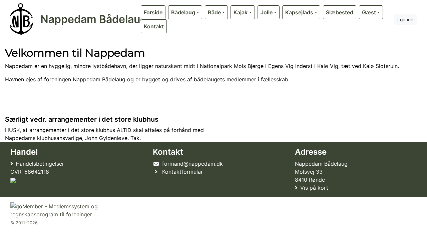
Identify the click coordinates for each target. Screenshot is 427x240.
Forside (153, 12)
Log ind (405, 19)
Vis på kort (314, 187)
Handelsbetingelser (40, 163)
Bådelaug (183, 12)
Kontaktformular (182, 171)
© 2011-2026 (24, 222)
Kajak (241, 12)
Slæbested (339, 12)
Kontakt (154, 26)
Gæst (369, 12)
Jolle (267, 12)
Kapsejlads (299, 12)
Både (214, 12)
